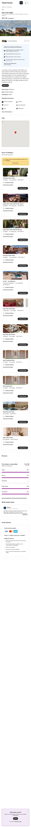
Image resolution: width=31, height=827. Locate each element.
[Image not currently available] (15, 172)
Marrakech (9, 7)
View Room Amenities (8, 185)
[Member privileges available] (3, 9)
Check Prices (16, 163)
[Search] (21, 2)
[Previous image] (2, 31)
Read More (25, 514)
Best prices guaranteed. (7, 154)
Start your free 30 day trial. (10, 63)
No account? (15, 821)
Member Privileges (9, 182)
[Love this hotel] (28, 41)
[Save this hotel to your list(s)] (25, 41)
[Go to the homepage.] (7, 2)
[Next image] (29, 31)
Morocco (4, 7)
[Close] (27, 811)
